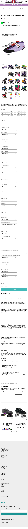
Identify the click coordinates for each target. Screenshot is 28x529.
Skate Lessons (3, 456)
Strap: (4, 137)
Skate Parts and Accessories (6, 463)
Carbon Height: (5, 212)
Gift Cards (3, 448)
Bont (2, 484)
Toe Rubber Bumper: (6, 155)
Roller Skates (9, 8)
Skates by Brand (16, 8)
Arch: (4, 198)
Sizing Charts (3, 451)
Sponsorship (3, 454)
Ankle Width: (5, 193)
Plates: (4, 260)
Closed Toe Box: (5, 174)
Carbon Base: (5, 231)
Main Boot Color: (6, 122)
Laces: (4, 160)
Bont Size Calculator (18, 394)
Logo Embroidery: (6, 141)
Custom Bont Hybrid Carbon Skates (14, 10)
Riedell (2, 479)
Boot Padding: (5, 222)
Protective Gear (4, 466)
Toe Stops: (4, 274)
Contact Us (3, 445)
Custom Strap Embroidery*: (6, 236)
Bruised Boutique (4, 487)
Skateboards (3, 469)
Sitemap (2, 457)
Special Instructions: (4, 278)
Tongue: (4, 146)
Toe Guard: (5, 165)
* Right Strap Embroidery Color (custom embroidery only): (11, 245)
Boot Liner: (5, 226)
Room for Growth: (4, 189)
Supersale (3, 474)
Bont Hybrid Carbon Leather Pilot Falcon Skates (7, 424)
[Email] (3, 293)
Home (4, 8)
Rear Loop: (5, 179)
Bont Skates (22, 8)
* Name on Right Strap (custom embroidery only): (9, 241)
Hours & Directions (4, 447)
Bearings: (4, 269)
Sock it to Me (3, 482)
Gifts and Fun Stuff (4, 470)
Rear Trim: (4, 132)
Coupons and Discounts (5, 449)
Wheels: (4, 264)
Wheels (2, 465)
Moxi (2, 485)
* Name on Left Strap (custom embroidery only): (9, 250)
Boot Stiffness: (5, 208)
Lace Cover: (5, 170)
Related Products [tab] (14, 400)
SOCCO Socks (3, 486)
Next (26, 420)
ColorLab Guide (4, 452)
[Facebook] (1, 293)
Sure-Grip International (5, 483)
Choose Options (7, 418)
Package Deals (3, 473)
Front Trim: (5, 127)
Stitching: (4, 151)
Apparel (2, 467)
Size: (3, 109)
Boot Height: (3, 203)
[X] (8, 293)
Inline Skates (3, 468)
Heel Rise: (4, 217)
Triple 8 (2, 490)
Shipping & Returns (4, 450)
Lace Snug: (5, 184)
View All (2, 491)
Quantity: (2, 283)
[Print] (5, 293)
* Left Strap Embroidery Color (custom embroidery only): (11, 255)
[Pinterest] (10, 293)
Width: (4, 118)
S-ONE (2, 480)
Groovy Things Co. (4, 489)
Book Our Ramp (4, 455)
